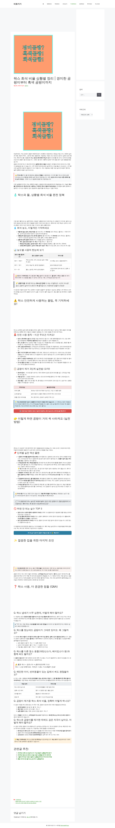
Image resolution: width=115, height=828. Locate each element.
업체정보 (81, 4)
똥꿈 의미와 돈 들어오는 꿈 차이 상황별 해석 (31, 759)
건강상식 (65, 4)
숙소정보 (97, 4)
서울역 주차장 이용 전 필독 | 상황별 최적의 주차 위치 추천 (35, 757)
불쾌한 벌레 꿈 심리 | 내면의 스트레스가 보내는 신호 (28, 801)
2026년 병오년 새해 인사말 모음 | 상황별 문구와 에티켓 (34, 755)
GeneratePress (64, 825)
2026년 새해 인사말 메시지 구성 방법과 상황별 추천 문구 (35, 753)
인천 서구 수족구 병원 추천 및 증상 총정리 (25, 803)
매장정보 (57, 4)
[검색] (99, 95)
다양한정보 (73, 4)
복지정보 (89, 4)
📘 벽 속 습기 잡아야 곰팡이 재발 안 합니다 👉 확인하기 (42, 533)
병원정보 (49, 4)
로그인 (29, 817)
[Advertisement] (43, 20)
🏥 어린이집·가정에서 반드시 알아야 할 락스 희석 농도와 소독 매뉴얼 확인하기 (42, 411)
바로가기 (18, 4)
